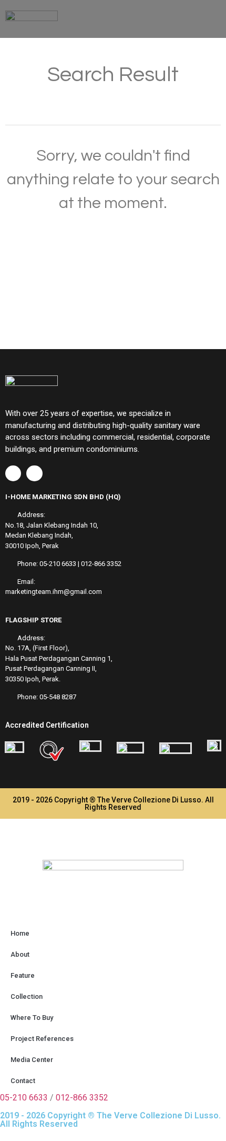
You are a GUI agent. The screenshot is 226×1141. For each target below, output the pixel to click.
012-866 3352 (101, 564)
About (20, 954)
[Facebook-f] (13, 473)
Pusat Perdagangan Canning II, (51, 668)
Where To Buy (32, 1017)
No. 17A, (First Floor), (37, 648)
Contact (23, 1081)
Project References (42, 1039)
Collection (27, 996)
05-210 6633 (57, 564)
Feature (23, 975)
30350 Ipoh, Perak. (32, 679)
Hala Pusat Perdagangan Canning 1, (58, 658)
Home (20, 933)
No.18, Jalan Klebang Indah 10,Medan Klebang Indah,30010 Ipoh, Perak (51, 535)
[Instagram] (34, 473)
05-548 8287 (57, 697)
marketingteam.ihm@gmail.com (53, 592)
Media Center (32, 1060)
